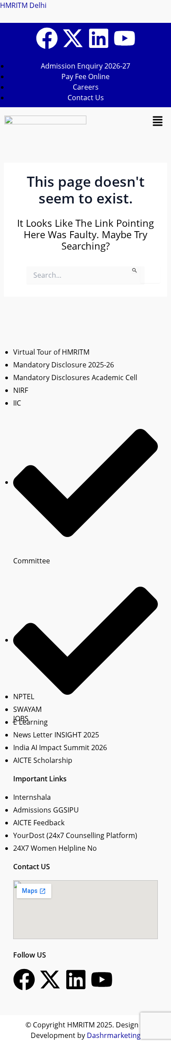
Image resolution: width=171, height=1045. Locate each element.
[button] (158, 121)
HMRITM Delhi (23, 5)
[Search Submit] (135, 269)
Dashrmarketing (114, 1035)
